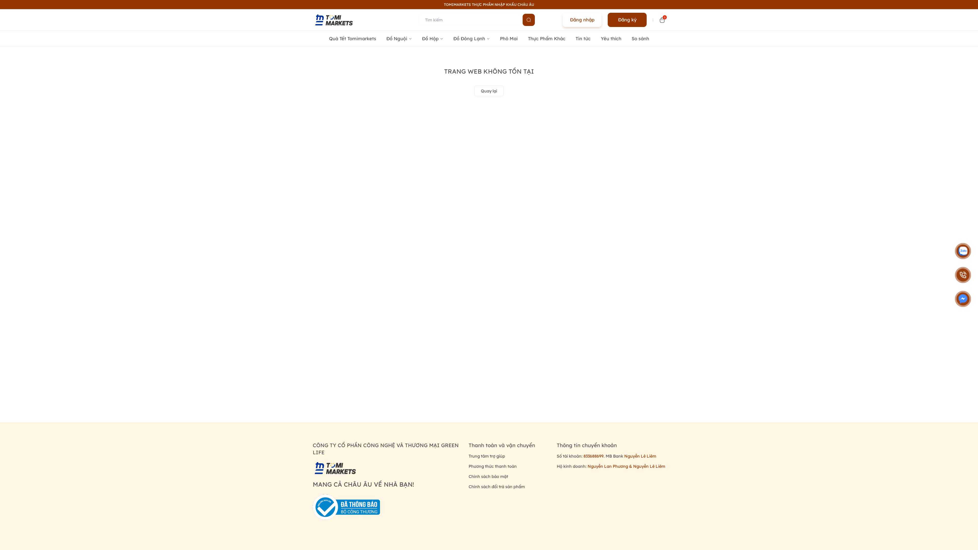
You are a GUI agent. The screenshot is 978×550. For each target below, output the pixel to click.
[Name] (529, 20)
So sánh (640, 39)
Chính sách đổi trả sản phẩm (497, 486)
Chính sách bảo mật (488, 476)
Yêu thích (611, 39)
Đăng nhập (582, 20)
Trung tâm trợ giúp (487, 456)
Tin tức (583, 39)
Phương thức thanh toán (493, 466)
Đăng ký (627, 20)
